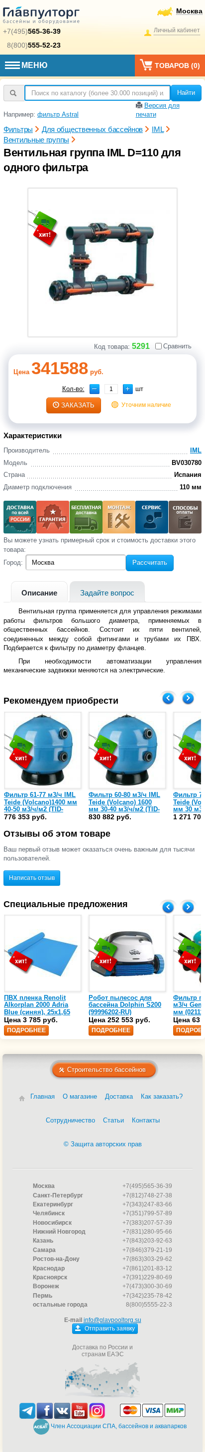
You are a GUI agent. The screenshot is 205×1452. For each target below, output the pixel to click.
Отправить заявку (109, 1328)
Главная (42, 1096)
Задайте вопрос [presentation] (107, 593)
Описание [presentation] (39, 593)
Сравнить (177, 346)
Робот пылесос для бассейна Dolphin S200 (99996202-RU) (125, 1005)
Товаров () (177, 65)
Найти (186, 92)
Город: (13, 562)
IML (196, 450)
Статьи (113, 1120)
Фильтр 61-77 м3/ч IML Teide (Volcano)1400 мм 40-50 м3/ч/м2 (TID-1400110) (40, 805)
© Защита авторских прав (103, 1144)
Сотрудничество (70, 1120)
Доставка (119, 1096)
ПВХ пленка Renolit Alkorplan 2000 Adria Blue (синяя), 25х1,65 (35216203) (37, 1008)
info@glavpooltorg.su (112, 1320)
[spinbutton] (111, 389)
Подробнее (26, 1030)
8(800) (34, 45)
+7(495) (32, 31)
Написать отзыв (32, 877)
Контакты (146, 1120)
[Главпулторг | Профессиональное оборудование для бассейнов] (41, 17)
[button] (128, 389)
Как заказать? (162, 1096)
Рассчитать (149, 562)
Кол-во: (73, 389)
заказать (78, 405)
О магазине (80, 1096)
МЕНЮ (34, 65)
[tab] (39, 591)
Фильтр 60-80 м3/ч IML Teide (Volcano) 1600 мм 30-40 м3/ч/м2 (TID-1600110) (124, 805)
